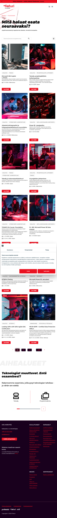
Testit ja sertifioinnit (48, 474)
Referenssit (46, 446)
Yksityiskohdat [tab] (28, 250)
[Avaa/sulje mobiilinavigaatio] (52, 6)
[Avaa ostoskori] (49, 6)
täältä (16, 453)
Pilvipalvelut (32, 449)
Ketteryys (32, 442)
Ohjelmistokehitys (34, 447)
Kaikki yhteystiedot (9, 439)
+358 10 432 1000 (7, 431)
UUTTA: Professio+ (48, 427)
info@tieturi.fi (5, 434)
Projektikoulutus (33, 451)
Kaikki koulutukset (34, 427)
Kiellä (28, 271)
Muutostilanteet (47, 436)
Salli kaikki (46, 271)
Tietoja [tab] (47, 250)
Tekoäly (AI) (32, 453)
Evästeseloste (17, 506)
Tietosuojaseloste (6, 506)
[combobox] (16, 38)
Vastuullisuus (33, 487)
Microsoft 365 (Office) (35, 444)
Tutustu (42, 1)
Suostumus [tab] (10, 250)
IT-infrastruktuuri (34, 436)
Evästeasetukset (28, 506)
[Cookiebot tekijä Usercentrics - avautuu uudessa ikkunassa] (48, 246)
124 (38, 350)
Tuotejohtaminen (34, 460)
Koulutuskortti (47, 434)
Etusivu (4, 15)
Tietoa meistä (33, 474)
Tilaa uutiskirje (33, 485)
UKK (30, 479)
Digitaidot (32, 434)
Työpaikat (32, 477)
